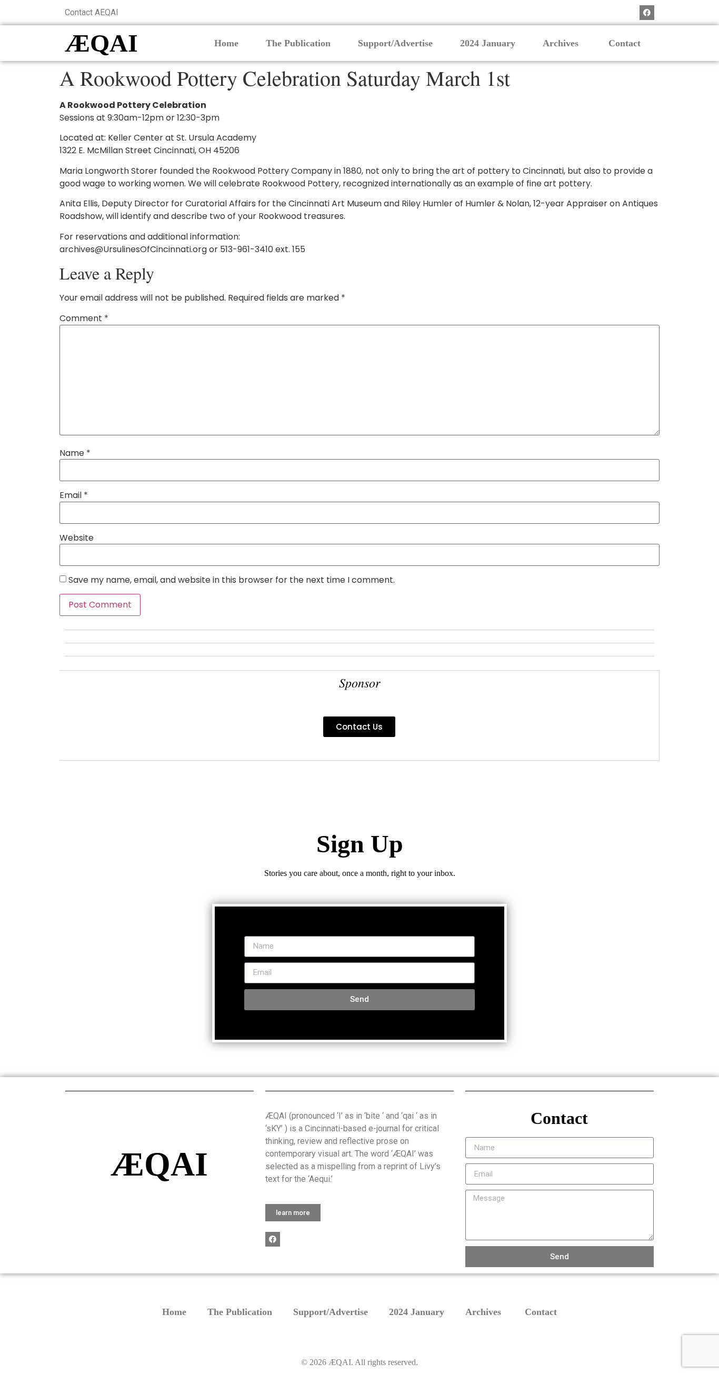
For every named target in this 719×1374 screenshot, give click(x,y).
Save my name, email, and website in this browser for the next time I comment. (231, 580)
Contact (624, 43)
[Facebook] (647, 12)
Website (76, 538)
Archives (562, 43)
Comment (83, 318)
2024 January (487, 43)
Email (73, 495)
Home (226, 43)
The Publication (298, 43)
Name (75, 453)
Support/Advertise (395, 43)
